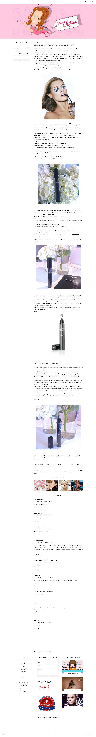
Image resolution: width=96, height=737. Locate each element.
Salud (40, 2)
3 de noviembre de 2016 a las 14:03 (43, 577)
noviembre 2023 (23, 685)
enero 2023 (23, 690)
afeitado (23, 671)
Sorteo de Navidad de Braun (73, 690)
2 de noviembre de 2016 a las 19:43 (43, 528)
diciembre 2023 (23, 683)
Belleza (34, 2)
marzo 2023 (23, 688)
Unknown (37, 621)
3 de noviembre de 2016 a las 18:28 (43, 605)
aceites (23, 663)
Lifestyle (51, 2)
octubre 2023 (23, 687)
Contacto (21, 2)
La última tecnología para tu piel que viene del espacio (44, 472)
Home (4, 2)
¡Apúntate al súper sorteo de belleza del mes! (73, 471)
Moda (45, 2)
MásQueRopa (38, 499)
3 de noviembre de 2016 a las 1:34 (43, 561)
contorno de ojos (45, 464)
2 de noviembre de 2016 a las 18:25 (43, 501)
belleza (38, 464)
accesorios (23, 662)
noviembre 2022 (23, 693)
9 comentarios (75, 464)
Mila (35, 603)
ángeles (37, 576)
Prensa (28, 2)
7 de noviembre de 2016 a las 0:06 (43, 622)
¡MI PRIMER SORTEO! (72, 673)
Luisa (36, 589)
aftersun (23, 672)
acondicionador (23, 668)
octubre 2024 (23, 682)
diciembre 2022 (23, 691)
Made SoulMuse (89, 734)
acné (23, 666)
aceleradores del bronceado (23, 665)
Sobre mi (14, 2)
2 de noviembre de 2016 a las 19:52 (43, 542)
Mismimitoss (38, 541)
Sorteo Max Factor (73, 707)
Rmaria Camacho (40, 527)
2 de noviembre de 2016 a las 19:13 (43, 515)
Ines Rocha (38, 513)
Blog (9, 2)
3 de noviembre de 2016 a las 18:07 (43, 591)
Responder (36, 507)
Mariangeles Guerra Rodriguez (45, 560)
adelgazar (23, 669)
